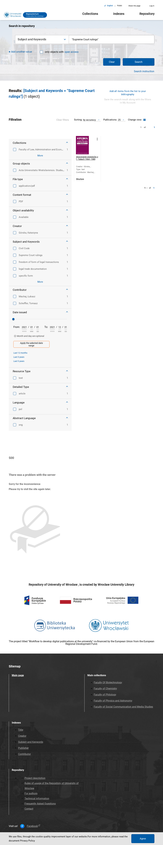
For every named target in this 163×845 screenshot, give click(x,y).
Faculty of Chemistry (105, 688)
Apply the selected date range (31, 344)
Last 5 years (18, 361)
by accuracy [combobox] (89, 119)
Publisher (23, 748)
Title (20, 729)
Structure (80, 179)
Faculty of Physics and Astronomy (113, 700)
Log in (151, 6)
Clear (112, 61)
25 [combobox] (119, 119)
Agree (143, 838)
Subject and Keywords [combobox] (32, 39)
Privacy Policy (27, 840)
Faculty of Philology (105, 694)
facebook (32, 826)
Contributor (24, 754)
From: (16, 327)
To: (46, 327)
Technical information (37, 798)
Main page (18, 675)
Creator (22, 735)
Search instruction (144, 71)
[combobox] (111, 39)
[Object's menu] (97, 139)
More (40, 155)
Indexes (118, 14)
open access (71, 51)
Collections (90, 14)
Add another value (21, 51)
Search (138, 61)
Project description (35, 778)
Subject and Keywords (30, 741)
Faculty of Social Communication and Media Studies (123, 706)
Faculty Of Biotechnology (108, 682)
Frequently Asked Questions (40, 803)
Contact (29, 808)
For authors (31, 793)
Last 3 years (18, 357)
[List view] (144, 120)
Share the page (134, 6)
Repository (147, 14)
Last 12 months (20, 353)
